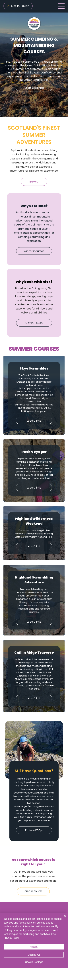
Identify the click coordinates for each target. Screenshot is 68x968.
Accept (34, 946)
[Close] (63, 918)
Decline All (34, 954)
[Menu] (61, 6)
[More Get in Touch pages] (8, 6)
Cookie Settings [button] (34, 962)
